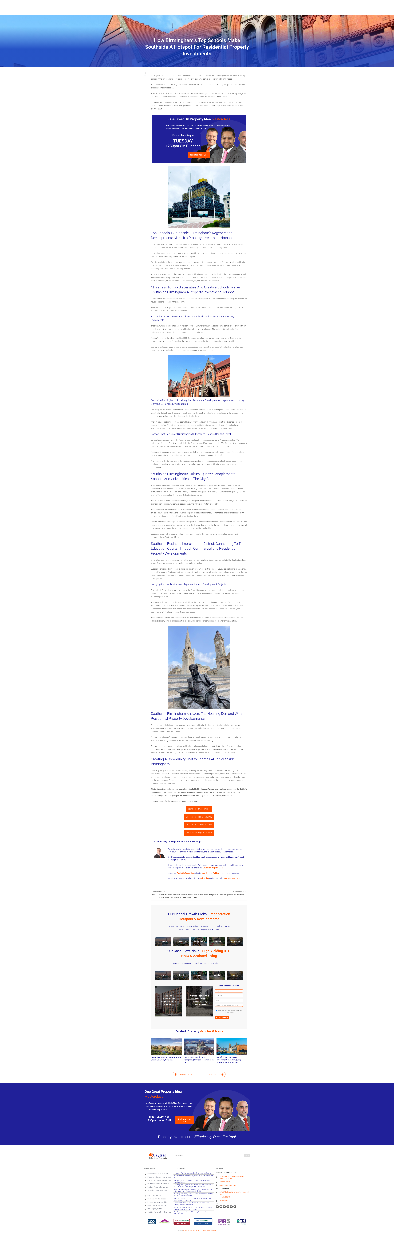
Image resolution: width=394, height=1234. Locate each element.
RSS (208, 1230)
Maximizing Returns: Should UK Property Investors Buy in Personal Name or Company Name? (194, 1208)
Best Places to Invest (154, 1196)
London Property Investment (157, 1174)
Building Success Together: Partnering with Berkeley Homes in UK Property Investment (194, 1199)
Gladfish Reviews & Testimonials (159, 1212)
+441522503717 (224, 1197)
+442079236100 (224, 1182)
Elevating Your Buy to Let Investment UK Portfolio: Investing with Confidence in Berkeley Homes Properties (194, 1186)
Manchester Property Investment (159, 1177)
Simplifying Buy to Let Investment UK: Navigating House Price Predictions (231, 1052)
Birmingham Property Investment (169, 895)
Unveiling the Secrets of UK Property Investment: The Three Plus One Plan (194, 1213)
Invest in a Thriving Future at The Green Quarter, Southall (166, 1052)
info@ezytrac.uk (225, 1201)
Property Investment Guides (157, 1202)
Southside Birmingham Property (226, 895)
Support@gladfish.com (227, 1185)
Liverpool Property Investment (158, 1184)
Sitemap (213, 1230)
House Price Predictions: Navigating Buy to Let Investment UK (199, 1052)
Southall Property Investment (157, 1187)
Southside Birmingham (208, 895)
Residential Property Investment (190, 895)
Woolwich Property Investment (158, 1190)
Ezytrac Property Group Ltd (191, 1230)
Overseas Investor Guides (156, 1199)
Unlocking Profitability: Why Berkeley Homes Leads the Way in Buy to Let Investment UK (194, 1195)
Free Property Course (154, 1209)
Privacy (204, 1230)
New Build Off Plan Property (157, 1205)
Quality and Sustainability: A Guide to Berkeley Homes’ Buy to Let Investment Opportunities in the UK (194, 1190)
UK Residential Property (189, 897)
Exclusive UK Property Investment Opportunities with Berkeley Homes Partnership (194, 1204)
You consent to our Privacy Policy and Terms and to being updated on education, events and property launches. (230, 1010)
